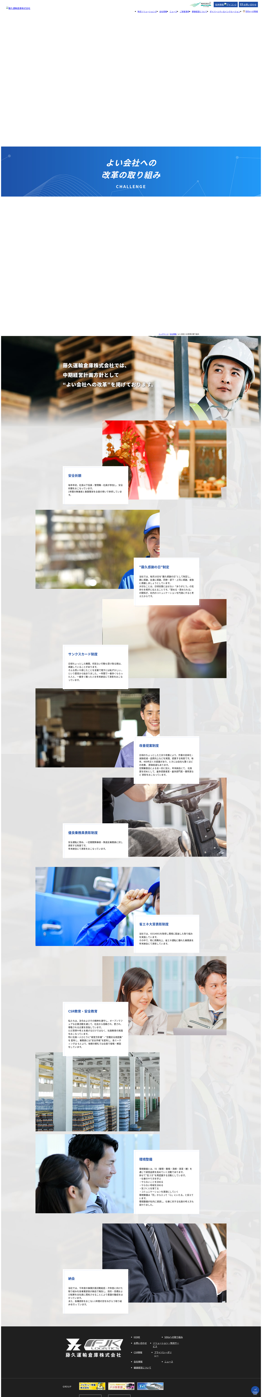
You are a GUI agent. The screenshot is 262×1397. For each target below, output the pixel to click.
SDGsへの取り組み (173, 1337)
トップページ (163, 334)
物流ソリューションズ (147, 11)
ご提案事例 (184, 11)
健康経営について (199, 11)
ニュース (173, 11)
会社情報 (163, 11)
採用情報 (219, 4)
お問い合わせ (250, 4)
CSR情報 (138, 1352)
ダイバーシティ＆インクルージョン (225, 11)
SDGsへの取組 (251, 11)
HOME (137, 1337)
